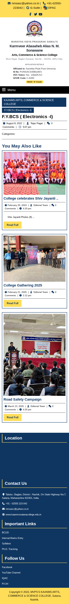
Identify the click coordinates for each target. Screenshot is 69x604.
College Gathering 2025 (23, 285)
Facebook (7, 567)
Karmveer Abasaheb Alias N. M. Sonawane (35, 50)
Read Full (14, 226)
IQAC (5, 578)
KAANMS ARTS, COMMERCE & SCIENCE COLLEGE (29, 102)
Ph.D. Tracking (9, 549)
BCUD (5, 532)
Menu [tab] (12, 90)
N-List (5, 583)
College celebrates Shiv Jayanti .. (31, 198)
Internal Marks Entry (12, 538)
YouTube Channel (11, 572)
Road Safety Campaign (22, 399)
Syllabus (6, 543)
